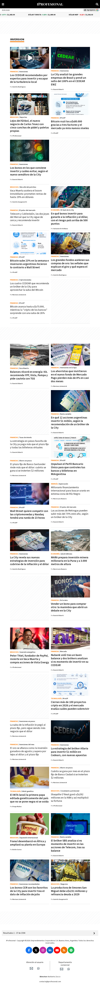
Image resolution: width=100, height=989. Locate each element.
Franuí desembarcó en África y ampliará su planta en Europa (28, 843)
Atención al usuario (34, 962)
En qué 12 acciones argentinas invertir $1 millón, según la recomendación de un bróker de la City (70, 423)
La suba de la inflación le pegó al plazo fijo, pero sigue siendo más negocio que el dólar (28, 728)
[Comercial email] (61, 969)
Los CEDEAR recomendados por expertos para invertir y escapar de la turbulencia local (29, 78)
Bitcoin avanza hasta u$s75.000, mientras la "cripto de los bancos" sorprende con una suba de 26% (28, 310)
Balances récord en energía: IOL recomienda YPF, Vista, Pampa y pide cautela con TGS (29, 375)
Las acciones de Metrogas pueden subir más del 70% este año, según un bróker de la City (69, 514)
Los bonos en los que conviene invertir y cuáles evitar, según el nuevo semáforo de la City (29, 171)
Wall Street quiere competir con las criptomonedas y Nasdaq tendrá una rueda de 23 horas (29, 514)
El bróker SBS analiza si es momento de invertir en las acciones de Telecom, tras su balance (68, 846)
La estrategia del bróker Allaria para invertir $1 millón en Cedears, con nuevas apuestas (69, 752)
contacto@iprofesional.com (50, 981)
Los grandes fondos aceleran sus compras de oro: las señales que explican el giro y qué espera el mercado (70, 265)
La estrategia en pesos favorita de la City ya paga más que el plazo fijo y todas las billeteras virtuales (29, 444)
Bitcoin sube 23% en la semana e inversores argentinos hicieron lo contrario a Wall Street (29, 264)
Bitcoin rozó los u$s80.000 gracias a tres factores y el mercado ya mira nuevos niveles (70, 125)
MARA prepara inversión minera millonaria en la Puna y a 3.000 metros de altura (69, 561)
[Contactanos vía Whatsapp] (38, 968)
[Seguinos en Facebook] (29, 950)
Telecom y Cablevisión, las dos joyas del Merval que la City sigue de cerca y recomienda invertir (29, 217)
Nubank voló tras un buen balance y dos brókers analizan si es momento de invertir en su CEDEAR (69, 660)
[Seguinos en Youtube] (57, 950)
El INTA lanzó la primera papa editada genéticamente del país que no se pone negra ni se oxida (29, 798)
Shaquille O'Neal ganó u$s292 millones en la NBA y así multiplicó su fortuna (70, 798)
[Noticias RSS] (64, 950)
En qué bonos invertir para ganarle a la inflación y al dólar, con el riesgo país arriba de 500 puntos (69, 219)
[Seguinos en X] (36, 950)
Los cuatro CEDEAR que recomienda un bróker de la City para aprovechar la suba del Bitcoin (29, 287)
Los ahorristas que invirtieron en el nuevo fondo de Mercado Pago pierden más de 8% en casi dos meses (70, 376)
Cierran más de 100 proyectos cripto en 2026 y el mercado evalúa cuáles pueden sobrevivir (70, 705)
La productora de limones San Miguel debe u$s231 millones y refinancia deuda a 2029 (69, 891)
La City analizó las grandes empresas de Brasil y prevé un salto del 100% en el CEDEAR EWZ (68, 79)
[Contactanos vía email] (31, 968)
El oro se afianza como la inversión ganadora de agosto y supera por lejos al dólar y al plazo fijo (28, 751)
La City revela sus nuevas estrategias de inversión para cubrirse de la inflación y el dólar (29, 561)
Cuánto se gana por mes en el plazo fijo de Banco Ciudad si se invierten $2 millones (70, 774)
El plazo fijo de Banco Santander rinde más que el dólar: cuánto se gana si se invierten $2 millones (28, 467)
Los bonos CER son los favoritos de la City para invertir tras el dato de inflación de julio (29, 891)
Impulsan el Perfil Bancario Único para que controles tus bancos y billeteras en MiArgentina (68, 469)
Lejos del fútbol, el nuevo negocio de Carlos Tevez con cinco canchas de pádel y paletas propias (29, 126)
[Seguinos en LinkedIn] (50, 950)
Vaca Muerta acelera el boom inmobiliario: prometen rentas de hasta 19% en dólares (28, 194)
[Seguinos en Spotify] (71, 950)
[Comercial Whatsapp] (68, 969)
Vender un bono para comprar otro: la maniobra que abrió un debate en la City (69, 607)
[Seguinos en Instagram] (43, 950)
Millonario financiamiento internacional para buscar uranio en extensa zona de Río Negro (70, 491)
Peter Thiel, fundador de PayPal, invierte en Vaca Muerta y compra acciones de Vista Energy (29, 659)
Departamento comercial (65, 963)
